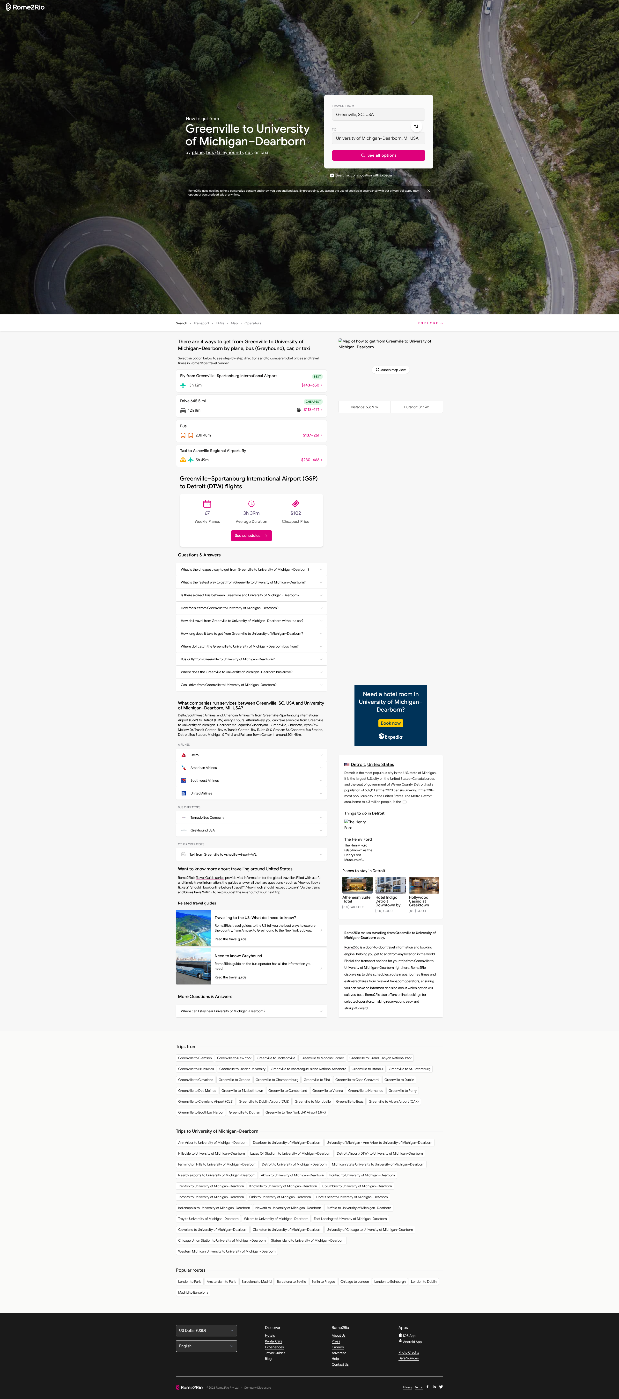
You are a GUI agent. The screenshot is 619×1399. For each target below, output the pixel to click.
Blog (268, 1358)
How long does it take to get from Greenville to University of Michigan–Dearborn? (242, 633)
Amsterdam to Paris (221, 1281)
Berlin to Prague (323, 1281)
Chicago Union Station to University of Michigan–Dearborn (222, 1240)
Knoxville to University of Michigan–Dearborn (283, 1186)
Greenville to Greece (234, 1080)
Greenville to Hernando (365, 1090)
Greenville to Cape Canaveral (357, 1080)
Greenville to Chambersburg (277, 1080)
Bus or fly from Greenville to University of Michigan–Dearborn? (228, 659)
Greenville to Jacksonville (276, 1058)
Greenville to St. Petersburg (409, 1069)
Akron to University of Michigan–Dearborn (292, 1175)
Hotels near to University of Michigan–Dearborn (352, 1197)
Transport (201, 323)
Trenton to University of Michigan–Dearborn (211, 1186)
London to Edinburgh (390, 1281)
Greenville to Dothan (244, 1112)
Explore (428, 323)
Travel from (343, 106)
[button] (378, 155)
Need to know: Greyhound (238, 956)
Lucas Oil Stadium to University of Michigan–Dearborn (291, 1153)
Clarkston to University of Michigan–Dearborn (287, 1229)
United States (380, 764)
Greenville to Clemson (195, 1058)
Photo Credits (408, 1352)
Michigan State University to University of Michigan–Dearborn (378, 1164)
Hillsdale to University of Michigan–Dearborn (211, 1153)
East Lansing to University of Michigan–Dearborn (350, 1219)
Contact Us (340, 1364)
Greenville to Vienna (327, 1090)
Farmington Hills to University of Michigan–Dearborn (217, 1164)
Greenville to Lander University (242, 1069)
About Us (339, 1335)
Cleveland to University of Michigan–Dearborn (212, 1229)
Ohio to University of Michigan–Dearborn (280, 1197)
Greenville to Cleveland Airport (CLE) (206, 1101)
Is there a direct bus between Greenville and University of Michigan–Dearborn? (240, 595)
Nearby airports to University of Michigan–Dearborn (217, 1175)
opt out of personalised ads (206, 194)
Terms (419, 1387)
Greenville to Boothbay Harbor (201, 1112)
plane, (198, 152)
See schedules (247, 535)
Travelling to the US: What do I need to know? (255, 917)
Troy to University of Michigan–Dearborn (208, 1219)
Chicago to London (354, 1281)
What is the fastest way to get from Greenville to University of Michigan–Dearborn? (243, 582)
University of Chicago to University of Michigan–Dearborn (370, 1229)
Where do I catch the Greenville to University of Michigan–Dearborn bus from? (240, 646)
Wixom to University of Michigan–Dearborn (276, 1219)
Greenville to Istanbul (367, 1069)
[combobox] (378, 114)
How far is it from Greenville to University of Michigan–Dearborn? (230, 608)
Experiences (274, 1347)
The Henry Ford (358, 839)
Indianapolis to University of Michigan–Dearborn (214, 1208)
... (404, 802)
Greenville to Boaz (349, 1101)
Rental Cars (273, 1341)
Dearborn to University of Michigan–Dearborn (287, 1142)
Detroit (358, 764)
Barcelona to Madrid (257, 1281)
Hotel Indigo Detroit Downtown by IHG (390, 903)
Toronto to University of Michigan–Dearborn (211, 1197)
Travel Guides (275, 1353)
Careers (338, 1347)
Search (181, 323)
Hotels (270, 1335)
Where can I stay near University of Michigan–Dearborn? (223, 1011)
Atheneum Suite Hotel (356, 899)
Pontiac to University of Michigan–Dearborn (362, 1175)
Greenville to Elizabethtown (242, 1090)
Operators (252, 323)
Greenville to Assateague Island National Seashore (308, 1069)
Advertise (339, 1353)
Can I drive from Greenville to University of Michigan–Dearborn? (229, 685)
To (334, 129)
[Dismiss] (429, 191)
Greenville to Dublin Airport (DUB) (264, 1101)
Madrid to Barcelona (193, 1292)
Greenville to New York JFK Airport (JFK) (295, 1112)
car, (249, 152)
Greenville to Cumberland (287, 1090)
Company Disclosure (257, 1387)
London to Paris (189, 1281)
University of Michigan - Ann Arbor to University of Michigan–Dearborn (379, 1142)
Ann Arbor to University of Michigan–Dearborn (213, 1142)
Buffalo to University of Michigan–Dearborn (358, 1208)
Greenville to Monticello (313, 1101)
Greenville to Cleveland (195, 1080)
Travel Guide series (210, 877)
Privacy (407, 1387)
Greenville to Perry (403, 1090)
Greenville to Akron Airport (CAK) (394, 1101)
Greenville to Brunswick (196, 1069)
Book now (391, 723)
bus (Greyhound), (225, 152)
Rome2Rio (351, 947)
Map (234, 323)
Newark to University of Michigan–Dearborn (288, 1208)
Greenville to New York (234, 1058)
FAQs (220, 323)
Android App (412, 1342)
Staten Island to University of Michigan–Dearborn (308, 1240)
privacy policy (398, 190)
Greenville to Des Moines (197, 1090)
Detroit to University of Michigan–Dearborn (294, 1164)
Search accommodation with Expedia (364, 175)
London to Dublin (424, 1281)
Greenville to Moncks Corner (322, 1058)
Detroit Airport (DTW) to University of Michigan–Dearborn (380, 1153)
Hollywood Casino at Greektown (419, 901)
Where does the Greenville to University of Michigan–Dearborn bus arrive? (237, 672)
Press (336, 1341)
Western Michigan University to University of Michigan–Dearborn (227, 1251)
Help (335, 1358)
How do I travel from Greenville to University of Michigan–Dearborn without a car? (242, 621)
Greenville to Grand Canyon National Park (380, 1058)
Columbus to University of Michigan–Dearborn (357, 1186)
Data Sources (408, 1358)
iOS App (408, 1335)
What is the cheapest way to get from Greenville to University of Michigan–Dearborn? (245, 569)
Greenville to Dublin (399, 1080)
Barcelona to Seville (291, 1281)
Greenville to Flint (317, 1080)
